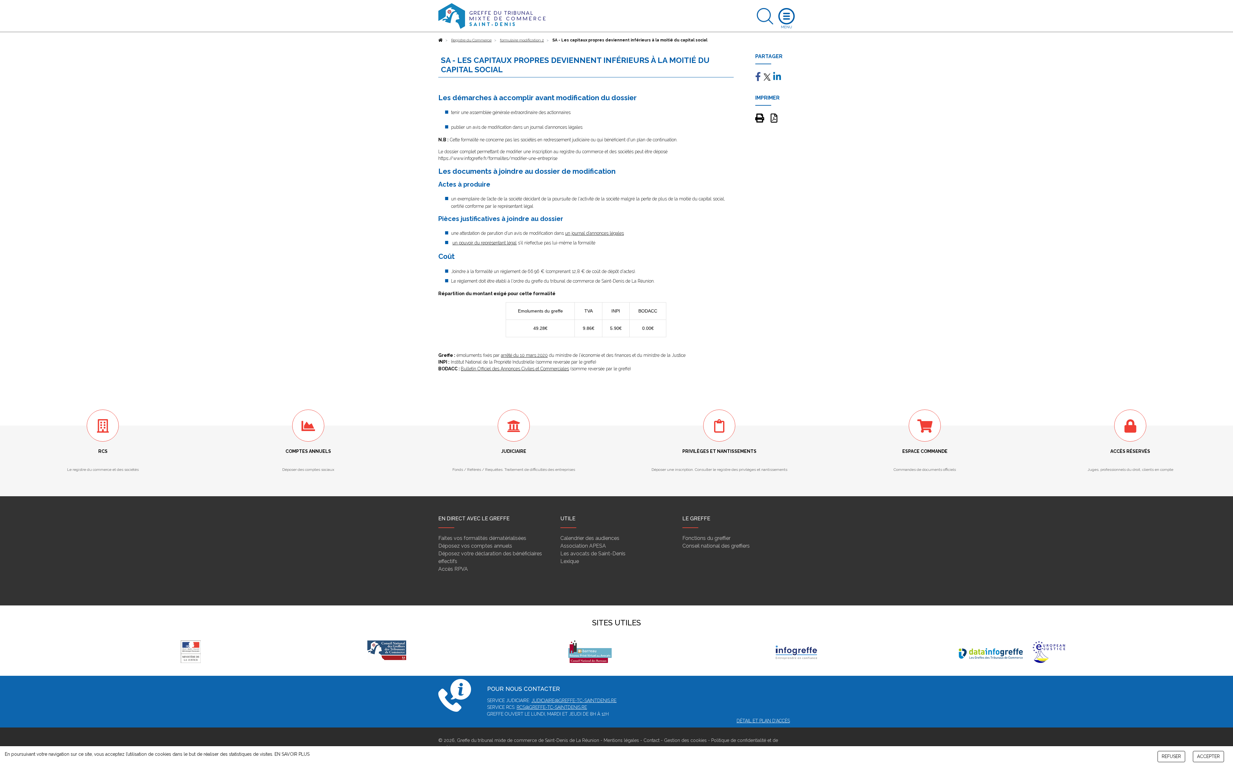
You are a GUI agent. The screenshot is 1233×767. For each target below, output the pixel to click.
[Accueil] (440, 40)
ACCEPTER (1208, 756)
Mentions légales (621, 740)
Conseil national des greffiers (716, 546)
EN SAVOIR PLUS (292, 754)
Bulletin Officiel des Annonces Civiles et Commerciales (515, 368)
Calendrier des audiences (589, 538)
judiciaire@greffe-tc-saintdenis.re (573, 700)
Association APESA (583, 546)
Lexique (569, 561)
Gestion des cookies (685, 740)
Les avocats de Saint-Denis (592, 554)
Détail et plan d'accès (763, 720)
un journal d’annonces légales (594, 233)
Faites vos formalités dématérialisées (482, 538)
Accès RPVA (453, 569)
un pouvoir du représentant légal (484, 242)
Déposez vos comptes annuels (475, 546)
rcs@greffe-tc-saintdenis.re (552, 707)
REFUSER (1171, 756)
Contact (651, 740)
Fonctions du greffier (706, 538)
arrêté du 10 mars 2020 (524, 355)
